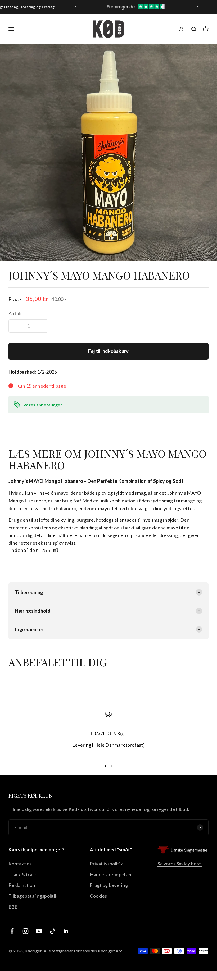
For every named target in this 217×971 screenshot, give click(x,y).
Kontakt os (20, 864)
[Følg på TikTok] (52, 931)
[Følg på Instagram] (25, 931)
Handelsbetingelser (111, 874)
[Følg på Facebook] (12, 931)
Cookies (98, 896)
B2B (13, 907)
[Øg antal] (40, 326)
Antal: (14, 313)
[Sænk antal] (16, 326)
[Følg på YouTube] (39, 931)
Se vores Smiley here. (179, 864)
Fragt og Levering (109, 885)
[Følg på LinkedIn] (66, 931)
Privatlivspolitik (106, 864)
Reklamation (21, 885)
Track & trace (23, 874)
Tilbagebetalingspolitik (32, 896)
